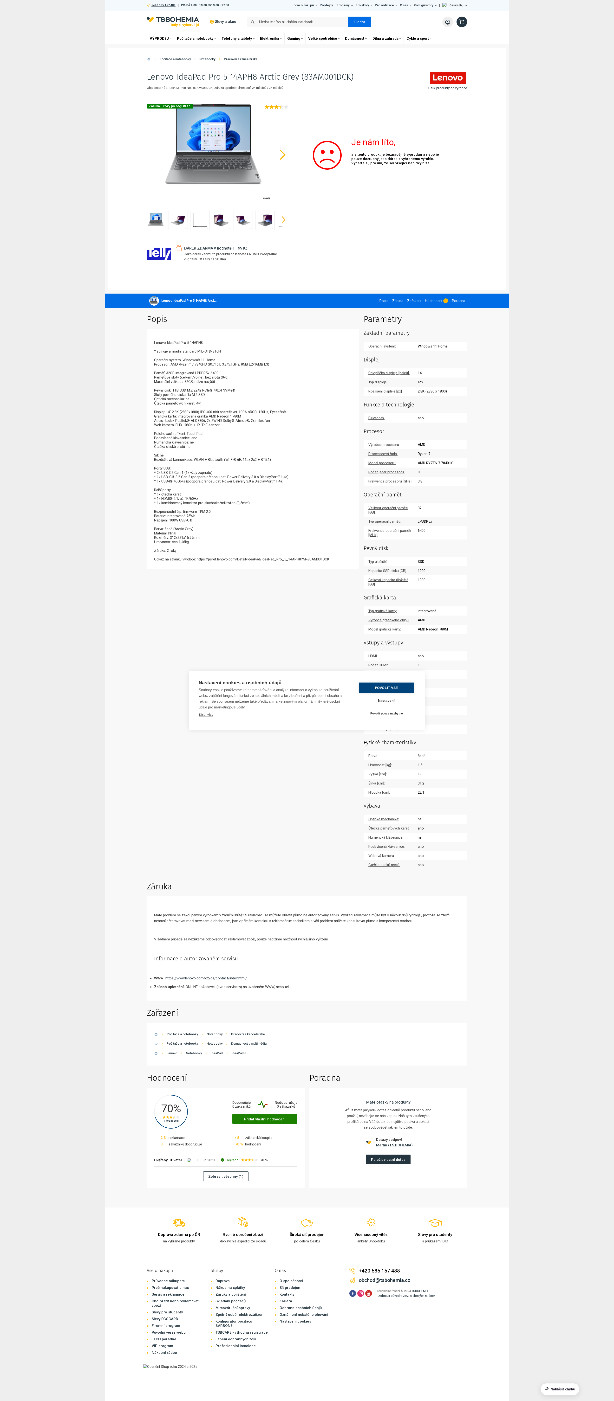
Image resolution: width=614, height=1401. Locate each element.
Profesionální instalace (236, 1346)
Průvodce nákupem (168, 1281)
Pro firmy (342, 5)
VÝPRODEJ (159, 38)
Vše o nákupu (304, 5)
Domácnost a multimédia (249, 1043)
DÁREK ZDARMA (216, 248)
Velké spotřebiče (322, 38)
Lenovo (172, 1053)
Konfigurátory (423, 5)
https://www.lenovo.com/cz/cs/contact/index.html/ (206, 978)
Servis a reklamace (168, 1294)
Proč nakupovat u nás (170, 1287)
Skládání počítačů (231, 1301)
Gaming (293, 38)
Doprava (223, 1281)
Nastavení (386, 700)
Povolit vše (386, 688)
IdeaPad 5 (238, 1053)
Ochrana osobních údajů (301, 1308)
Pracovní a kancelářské (241, 59)
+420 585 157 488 (163, 5)
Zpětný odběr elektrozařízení (240, 1314)
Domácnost (354, 38)
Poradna (458, 301)
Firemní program (166, 1326)
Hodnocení (433, 301)
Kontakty (287, 1294)
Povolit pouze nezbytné (386, 713)
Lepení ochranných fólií (236, 1339)
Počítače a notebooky (195, 38)
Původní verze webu (169, 1332)
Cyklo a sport (417, 38)
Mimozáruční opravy (233, 1308)
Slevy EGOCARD (165, 1319)
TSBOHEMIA (420, 1291)
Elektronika (269, 38)
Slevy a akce (225, 21)
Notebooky (207, 59)
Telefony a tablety (237, 38)
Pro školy (362, 5)
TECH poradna (164, 1339)
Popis (383, 301)
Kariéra (286, 1301)
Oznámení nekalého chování (304, 1314)
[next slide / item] (283, 220)
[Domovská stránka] (149, 60)
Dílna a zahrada (385, 38)
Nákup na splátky (230, 1287)
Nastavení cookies (295, 1321)
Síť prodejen (290, 1287)
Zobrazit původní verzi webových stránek (406, 1296)
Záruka (397, 301)
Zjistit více (206, 714)
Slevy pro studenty (167, 1312)
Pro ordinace (384, 5)
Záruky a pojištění (231, 1294)
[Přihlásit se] (447, 22)
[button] (454, 5)
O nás (404, 5)
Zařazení (414, 301)
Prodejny (326, 5)
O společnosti (291, 1281)
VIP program (162, 1346)
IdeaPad (216, 1053)
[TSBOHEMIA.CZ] (173, 21)
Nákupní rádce (164, 1352)
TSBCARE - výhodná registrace (242, 1332)
